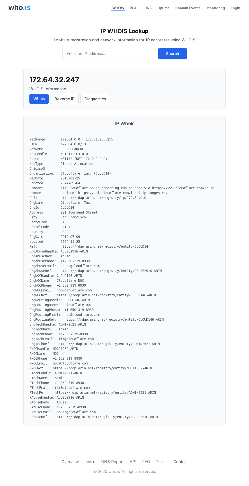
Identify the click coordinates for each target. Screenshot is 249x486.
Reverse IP (64, 98)
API (133, 461)
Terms (162, 461)
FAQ (146, 461)
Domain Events (188, 8)
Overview (70, 461)
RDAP (134, 8)
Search (172, 53)
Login (235, 8)
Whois (39, 98)
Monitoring (215, 8)
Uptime (163, 8)
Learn (90, 461)
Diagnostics (95, 98)
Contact (180, 461)
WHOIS (118, 8)
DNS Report (112, 461)
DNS (148, 8)
